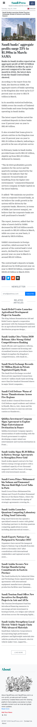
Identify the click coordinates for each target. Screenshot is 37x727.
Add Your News (7, 712)
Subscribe (30, 294)
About (4, 723)
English (32, 8)
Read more (5, 709)
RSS (5, 715)
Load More (18, 652)
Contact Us (28, 721)
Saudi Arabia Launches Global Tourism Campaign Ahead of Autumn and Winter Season (16, 14)
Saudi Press (18, 3)
